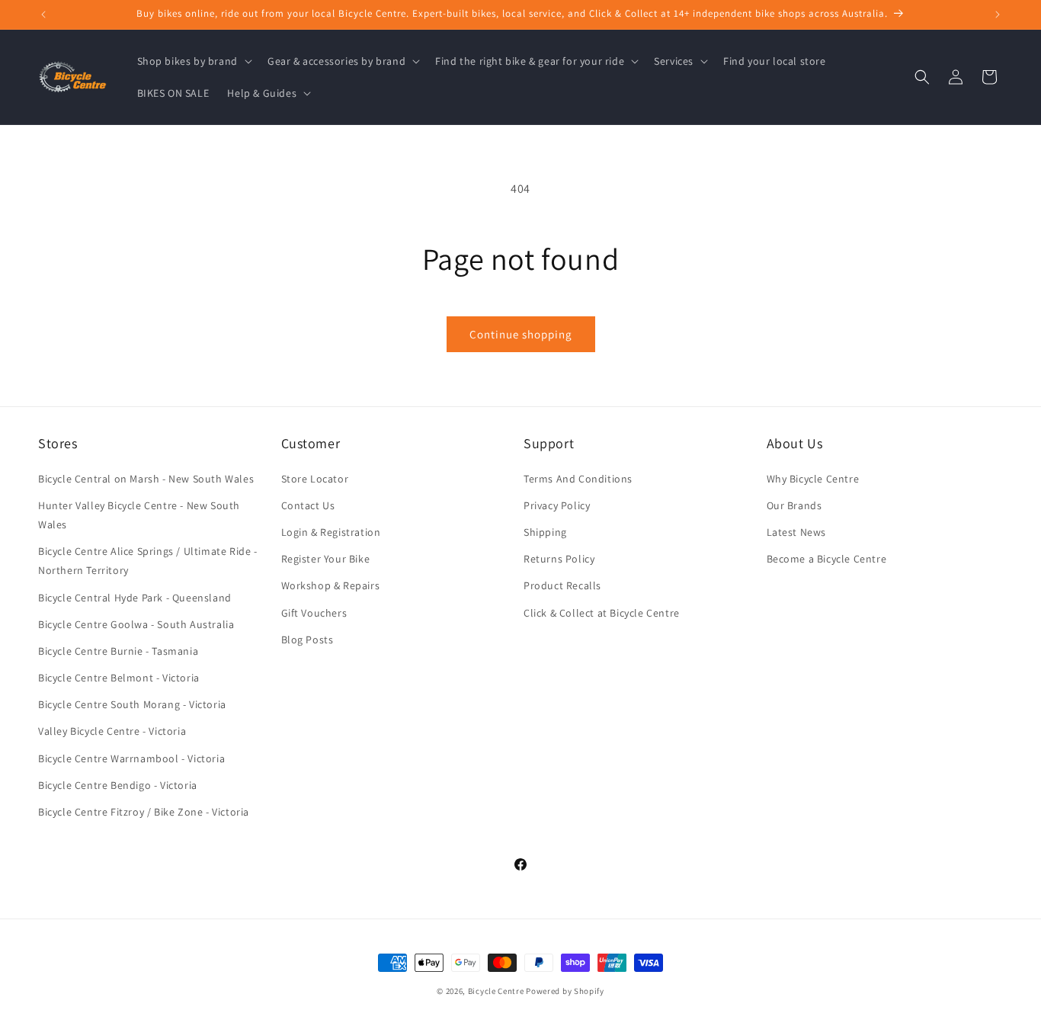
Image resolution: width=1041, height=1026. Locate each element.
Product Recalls (562, 585)
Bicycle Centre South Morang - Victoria (132, 704)
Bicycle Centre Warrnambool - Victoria (131, 758)
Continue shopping (520, 334)
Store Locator (315, 478)
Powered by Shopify (565, 991)
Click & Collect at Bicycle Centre (602, 612)
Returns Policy (559, 559)
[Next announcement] (997, 14)
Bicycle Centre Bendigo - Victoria (117, 784)
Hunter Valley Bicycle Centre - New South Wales (139, 514)
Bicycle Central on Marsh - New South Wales (146, 478)
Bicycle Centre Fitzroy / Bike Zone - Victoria (143, 811)
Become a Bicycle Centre (827, 559)
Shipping (545, 531)
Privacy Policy (557, 504)
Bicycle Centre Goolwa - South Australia (136, 623)
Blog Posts (307, 639)
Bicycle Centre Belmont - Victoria (119, 677)
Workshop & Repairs (330, 585)
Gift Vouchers (314, 612)
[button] (193, 61)
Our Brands (794, 504)
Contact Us (308, 504)
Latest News (797, 531)
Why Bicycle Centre (813, 478)
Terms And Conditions (578, 478)
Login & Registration (331, 531)
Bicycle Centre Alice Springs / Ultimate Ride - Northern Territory (148, 560)
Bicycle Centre (496, 991)
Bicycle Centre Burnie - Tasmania (118, 650)
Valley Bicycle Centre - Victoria (112, 731)
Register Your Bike (325, 559)
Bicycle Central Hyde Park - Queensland (135, 597)
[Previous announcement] (43, 14)
